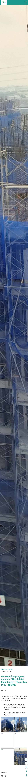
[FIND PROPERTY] (26, 775)
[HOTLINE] (26, 759)
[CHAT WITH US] (26, 763)
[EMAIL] (26, 767)
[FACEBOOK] (26, 771)
